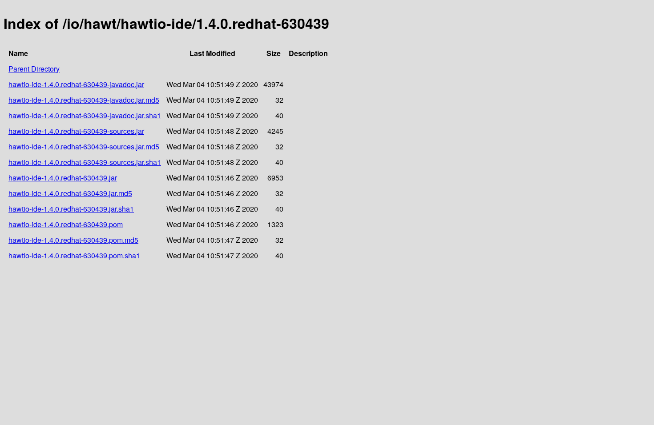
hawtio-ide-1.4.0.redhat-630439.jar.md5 (70, 193)
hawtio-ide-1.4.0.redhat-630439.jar (62, 177)
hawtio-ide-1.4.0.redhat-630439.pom (65, 224)
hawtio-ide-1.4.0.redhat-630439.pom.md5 (73, 240)
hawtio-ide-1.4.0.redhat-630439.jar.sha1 (71, 209)
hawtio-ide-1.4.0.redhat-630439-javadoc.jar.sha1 (84, 115)
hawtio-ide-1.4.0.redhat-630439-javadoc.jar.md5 (83, 100)
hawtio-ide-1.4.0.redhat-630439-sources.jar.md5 (83, 146)
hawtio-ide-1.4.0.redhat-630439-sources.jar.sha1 (84, 162)
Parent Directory (34, 69)
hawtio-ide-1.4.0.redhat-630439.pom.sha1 (74, 255)
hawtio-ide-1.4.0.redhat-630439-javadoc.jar (76, 84)
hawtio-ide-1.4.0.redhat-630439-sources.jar (76, 131)
